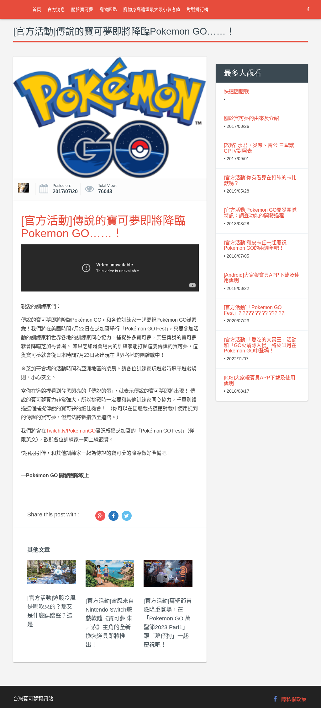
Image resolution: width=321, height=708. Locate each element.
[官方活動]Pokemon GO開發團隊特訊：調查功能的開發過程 (260, 212)
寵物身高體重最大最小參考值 (151, 9)
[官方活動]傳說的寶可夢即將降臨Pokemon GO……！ (103, 227)
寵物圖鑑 (108, 9)
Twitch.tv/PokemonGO (71, 430)
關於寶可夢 (82, 9)
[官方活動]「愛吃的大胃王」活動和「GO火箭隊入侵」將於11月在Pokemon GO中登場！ (260, 345)
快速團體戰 (236, 91)
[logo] (18, 9)
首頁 (36, 9)
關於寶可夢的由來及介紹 (251, 118)
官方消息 (56, 9)
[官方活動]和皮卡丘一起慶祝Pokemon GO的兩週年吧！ (255, 245)
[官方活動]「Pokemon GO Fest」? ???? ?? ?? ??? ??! (255, 310)
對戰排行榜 (197, 9)
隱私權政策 (293, 699)
